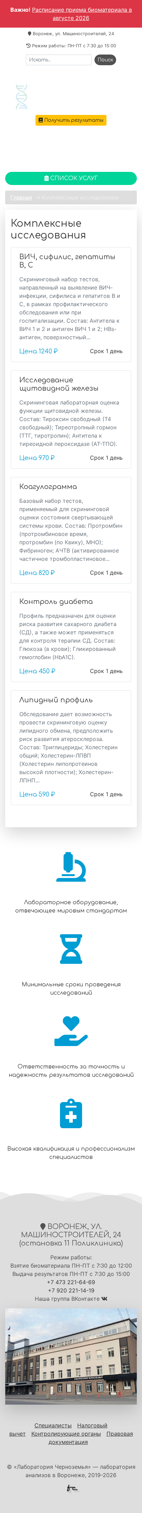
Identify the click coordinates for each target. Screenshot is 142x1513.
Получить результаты (73, 120)
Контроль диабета (56, 602)
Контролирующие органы (66, 1433)
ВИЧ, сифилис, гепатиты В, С (67, 261)
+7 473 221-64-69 (74, 135)
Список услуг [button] (73, 178)
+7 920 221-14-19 (71, 1290)
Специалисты (53, 1425)
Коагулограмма (48, 487)
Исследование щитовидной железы (59, 384)
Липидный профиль (56, 700)
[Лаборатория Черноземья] (71, 96)
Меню (74, 150)
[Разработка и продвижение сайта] (74, 1489)
